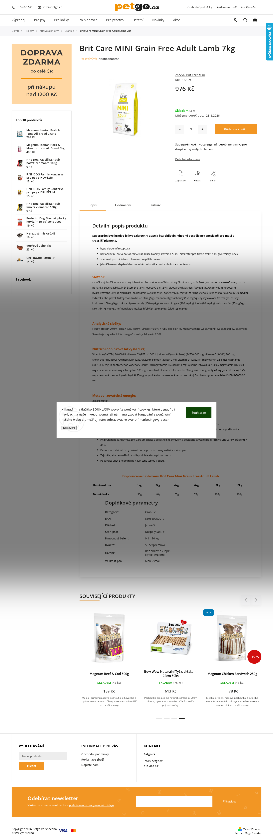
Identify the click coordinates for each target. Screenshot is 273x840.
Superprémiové (155, 545)
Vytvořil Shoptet (252, 829)
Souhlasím (199, 413)
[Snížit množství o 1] (179, 129)
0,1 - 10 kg (152, 538)
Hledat (31, 766)
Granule (150, 512)
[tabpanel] (109, 661)
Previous (246, 600)
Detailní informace (187, 159)
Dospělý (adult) (155, 532)
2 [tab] (167, 718)
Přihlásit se (229, 801)
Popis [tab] (93, 205)
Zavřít (244, 186)
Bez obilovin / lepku (158, 551)
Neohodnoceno (109, 58)
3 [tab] (174, 718)
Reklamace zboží (226, 7)
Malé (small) (153, 561)
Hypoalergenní (155, 555)
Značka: (190, 75)
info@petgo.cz (153, 761)
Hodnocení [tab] (123, 205)
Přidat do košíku (235, 129)
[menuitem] (21, 20)
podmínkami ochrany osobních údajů (91, 805)
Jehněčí (150, 525)
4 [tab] (182, 718)
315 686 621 (152, 766)
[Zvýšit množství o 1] (202, 129)
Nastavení (69, 427)
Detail (118, 640)
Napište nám (248, 7)
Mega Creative (253, 833)
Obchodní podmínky (199, 7)
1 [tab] (159, 718)
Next (256, 600)
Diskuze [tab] (155, 205)
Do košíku (99, 640)
